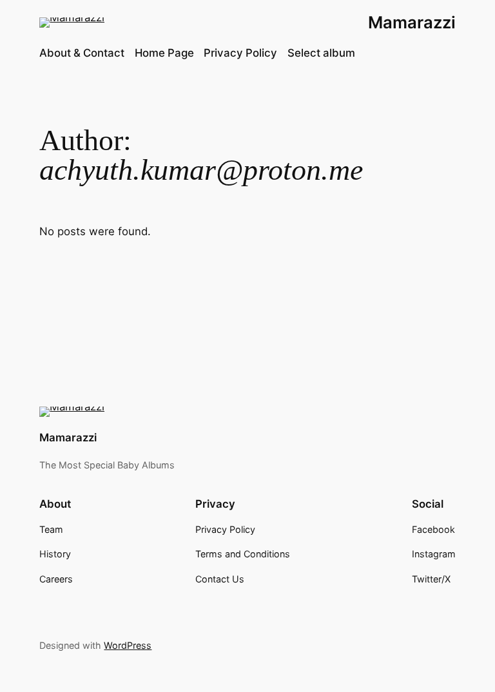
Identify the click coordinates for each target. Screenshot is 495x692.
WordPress (127, 645)
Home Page (164, 52)
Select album (321, 52)
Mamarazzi (412, 22)
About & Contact (81, 52)
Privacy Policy (240, 52)
